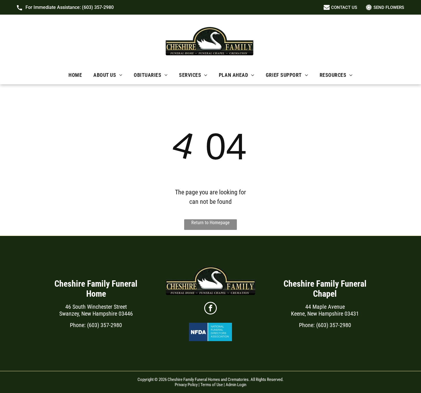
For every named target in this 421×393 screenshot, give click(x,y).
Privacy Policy (186, 384)
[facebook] (210, 309)
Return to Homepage (210, 222)
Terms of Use (211, 384)
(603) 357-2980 (98, 7)
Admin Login (236, 384)
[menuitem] (75, 75)
